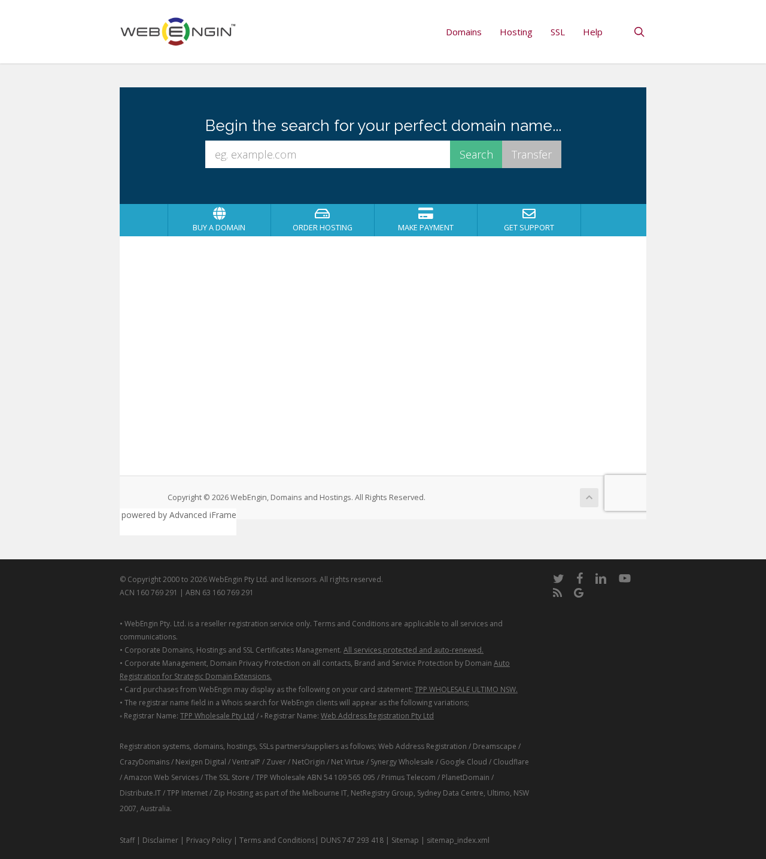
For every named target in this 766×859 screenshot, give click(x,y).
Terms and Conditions (277, 840)
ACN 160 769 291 (149, 592)
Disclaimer (160, 840)
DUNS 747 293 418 (352, 840)
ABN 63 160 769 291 (220, 592)
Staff (127, 840)
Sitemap (405, 840)
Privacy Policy (209, 840)
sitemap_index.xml (458, 840)
